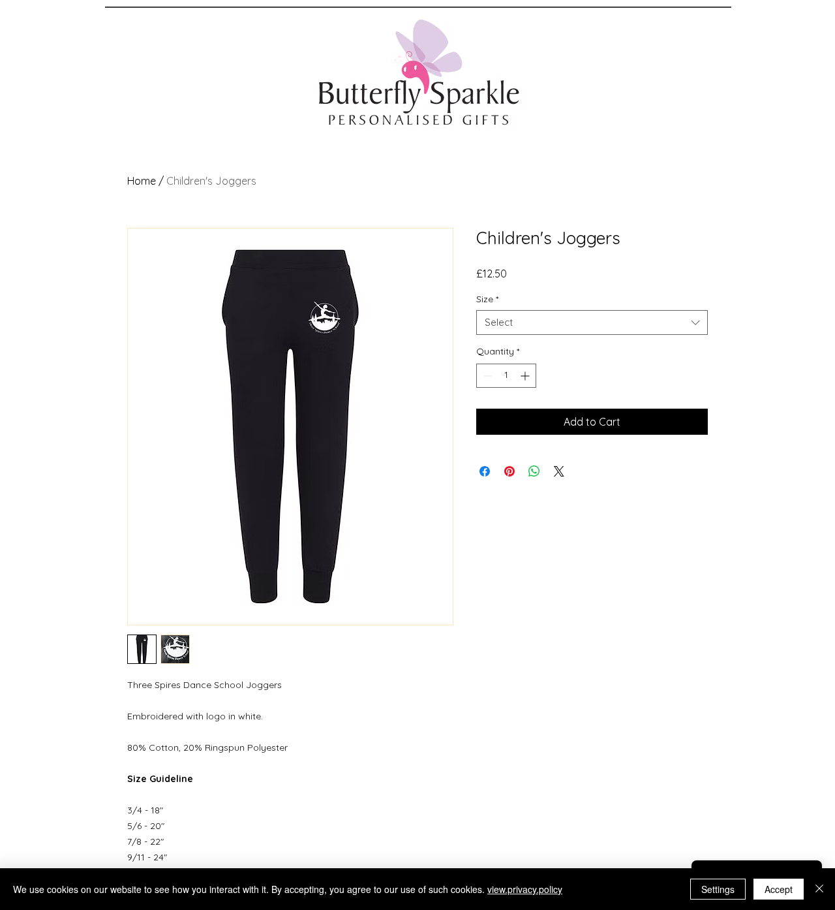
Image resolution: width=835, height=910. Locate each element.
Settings (718, 889)
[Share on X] (559, 471)
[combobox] (592, 322)
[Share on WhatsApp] (534, 471)
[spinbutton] (506, 375)
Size (487, 299)
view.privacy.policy (524, 889)
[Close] (819, 889)
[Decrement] (486, 375)
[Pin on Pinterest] (509, 471)
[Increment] (526, 375)
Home (141, 180)
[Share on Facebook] (485, 471)
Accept (779, 889)
